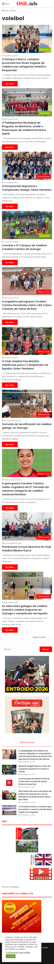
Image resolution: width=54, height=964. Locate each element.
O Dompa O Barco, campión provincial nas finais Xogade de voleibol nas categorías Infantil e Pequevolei (24, 64)
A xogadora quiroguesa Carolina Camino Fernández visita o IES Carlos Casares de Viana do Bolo (27, 305)
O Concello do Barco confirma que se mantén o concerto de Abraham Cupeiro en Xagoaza (35, 809)
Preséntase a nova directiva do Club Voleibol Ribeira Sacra (26, 548)
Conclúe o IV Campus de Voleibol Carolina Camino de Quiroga (24, 247)
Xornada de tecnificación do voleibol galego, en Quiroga (27, 426)
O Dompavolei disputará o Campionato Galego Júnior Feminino (27, 188)
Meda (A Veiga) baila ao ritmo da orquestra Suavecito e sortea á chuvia (34, 769)
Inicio (6, 10)
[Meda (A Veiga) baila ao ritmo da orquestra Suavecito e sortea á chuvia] (9, 770)
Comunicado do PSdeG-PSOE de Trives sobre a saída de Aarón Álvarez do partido (34, 781)
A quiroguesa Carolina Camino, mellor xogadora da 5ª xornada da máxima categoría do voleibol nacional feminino (25, 489)
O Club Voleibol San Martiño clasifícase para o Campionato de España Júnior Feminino (25, 364)
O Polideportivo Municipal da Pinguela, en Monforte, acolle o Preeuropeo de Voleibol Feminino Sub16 (24, 128)
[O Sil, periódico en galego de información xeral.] (27, 3)
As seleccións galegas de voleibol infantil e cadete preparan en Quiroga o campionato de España (24, 609)
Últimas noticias (27, 742)
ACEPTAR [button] (10, 956)
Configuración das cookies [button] (18, 952)
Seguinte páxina (39, 637)
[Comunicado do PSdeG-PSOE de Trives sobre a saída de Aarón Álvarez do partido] (9, 782)
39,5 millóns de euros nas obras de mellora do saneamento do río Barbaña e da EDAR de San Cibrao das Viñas (35, 795)
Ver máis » (9, 84)
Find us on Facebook (10, 887)
